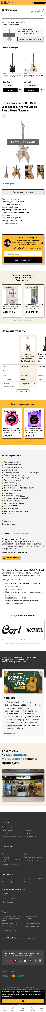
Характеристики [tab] (11, 455)
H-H (20, 506)
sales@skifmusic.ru (8, 902)
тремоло (14, 508)
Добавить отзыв (11, 558)
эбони (22, 495)
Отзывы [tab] (6, 533)
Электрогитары (8, 524)
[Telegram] (19, 248)
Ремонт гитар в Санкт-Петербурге (10, 927)
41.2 (34, 488)
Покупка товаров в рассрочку (31, 917)
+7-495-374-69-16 (8, 899)
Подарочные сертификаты (11, 836)
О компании (6, 851)
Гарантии (27, 830)
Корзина (32, 1010)
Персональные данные (32, 882)
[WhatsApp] (15, 248)
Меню (41, 1010)
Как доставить (7, 830)
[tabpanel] (23, 491)
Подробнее (8, 733)
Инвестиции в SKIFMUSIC (10, 864)
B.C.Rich (20, 201)
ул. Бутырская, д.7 (37, 11)
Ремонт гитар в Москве (32, 923)
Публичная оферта (8, 882)
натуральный (22, 498)
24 (21, 482)
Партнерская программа (33, 857)
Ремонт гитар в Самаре (10, 931)
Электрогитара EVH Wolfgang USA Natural (33, 76)
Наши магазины (30, 851)
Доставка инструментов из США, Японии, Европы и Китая (11, 918)
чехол (17, 500)
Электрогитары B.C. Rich (16, 22)
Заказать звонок (23, 260)
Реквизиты (5, 857)
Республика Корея (31, 472)
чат (40, 248)
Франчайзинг (29, 854)
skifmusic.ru (26, 702)
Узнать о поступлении (30, 39)
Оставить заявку (8, 879)
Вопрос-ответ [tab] (21, 533)
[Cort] (12, 629)
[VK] (23, 248)
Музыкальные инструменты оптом (12, 860)
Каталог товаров (8, 827)
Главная (4, 1010)
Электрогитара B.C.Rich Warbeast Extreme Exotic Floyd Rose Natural (28, 31)
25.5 (21, 485)
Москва (41, 9)
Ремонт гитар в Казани (32, 926)
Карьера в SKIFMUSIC (31, 860)
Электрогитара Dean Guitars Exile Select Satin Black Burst (12, 76)
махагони (18, 490)
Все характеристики (10, 223)
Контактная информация (13, 889)
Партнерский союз (8, 854)
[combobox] (23, 16)
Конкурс (27, 833)
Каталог (13, 1010)
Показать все (23, 280)
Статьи (4, 833)
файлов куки (7, 997)
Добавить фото (8, 184)
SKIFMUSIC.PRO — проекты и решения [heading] (20, 938)
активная (20, 503)
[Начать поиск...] (41, 16)
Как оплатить (29, 827)
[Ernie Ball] (34, 629)
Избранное (23, 1010)
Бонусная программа (31, 836)
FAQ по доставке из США (33, 879)
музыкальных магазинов (15, 756)
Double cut (22, 475)
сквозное (24, 511)
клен (11, 490)
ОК (23, 1001)
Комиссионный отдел (9, 923)
